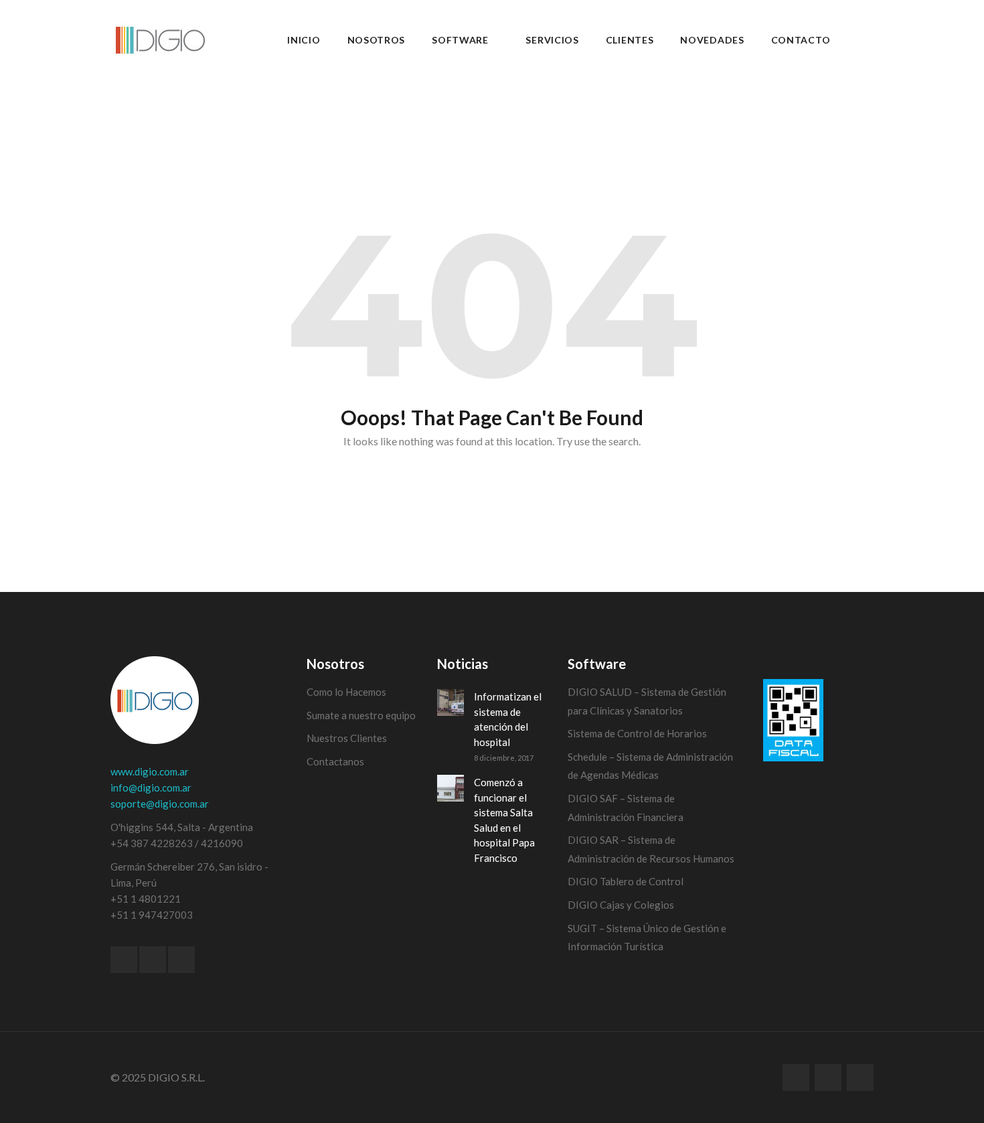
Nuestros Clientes (347, 738)
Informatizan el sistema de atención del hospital (508, 719)
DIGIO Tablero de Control (625, 881)
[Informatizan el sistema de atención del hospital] (450, 702)
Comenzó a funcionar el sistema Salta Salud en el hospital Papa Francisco (504, 820)
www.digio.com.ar (149, 771)
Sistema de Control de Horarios (637, 733)
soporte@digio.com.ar (159, 804)
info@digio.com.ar (150, 787)
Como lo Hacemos (346, 692)
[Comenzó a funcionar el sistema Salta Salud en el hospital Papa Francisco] (450, 788)
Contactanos (335, 761)
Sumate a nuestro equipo (361, 715)
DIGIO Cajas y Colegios (621, 905)
